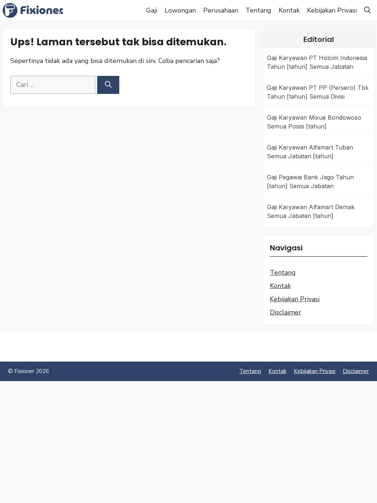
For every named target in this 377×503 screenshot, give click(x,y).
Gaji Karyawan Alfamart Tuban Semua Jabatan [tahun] (310, 152)
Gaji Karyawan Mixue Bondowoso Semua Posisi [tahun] (314, 122)
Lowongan (180, 10)
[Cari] (108, 85)
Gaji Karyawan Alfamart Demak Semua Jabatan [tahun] (311, 211)
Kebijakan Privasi (332, 10)
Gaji (151, 10)
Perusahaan (220, 10)
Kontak (289, 10)
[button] (367, 10)
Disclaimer (285, 312)
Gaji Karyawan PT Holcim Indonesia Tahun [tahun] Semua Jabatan (317, 62)
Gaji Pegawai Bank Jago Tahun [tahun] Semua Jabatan (310, 181)
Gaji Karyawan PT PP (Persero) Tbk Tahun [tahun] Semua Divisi (318, 92)
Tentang (258, 10)
